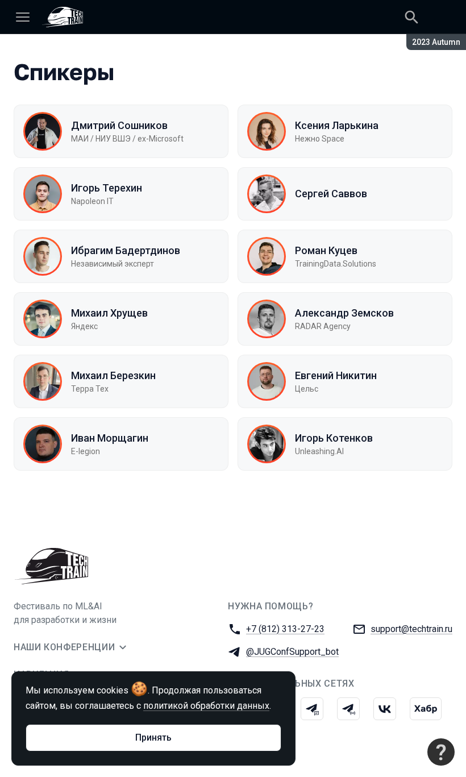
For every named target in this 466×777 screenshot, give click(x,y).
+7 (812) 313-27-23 (285, 629)
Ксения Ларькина (336, 125)
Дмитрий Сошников (119, 125)
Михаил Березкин (113, 375)
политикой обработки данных (206, 705)
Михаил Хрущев (109, 313)
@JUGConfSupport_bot (292, 651)
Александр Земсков (344, 313)
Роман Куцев (326, 250)
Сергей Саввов (331, 194)
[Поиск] (411, 17)
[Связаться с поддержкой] (441, 752)
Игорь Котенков (334, 438)
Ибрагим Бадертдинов (125, 250)
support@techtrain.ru (411, 629)
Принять (153, 737)
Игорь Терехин (106, 188)
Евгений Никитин (336, 375)
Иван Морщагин (109, 438)
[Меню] (22, 17)
